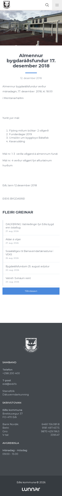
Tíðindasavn (31, 291)
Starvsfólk (8, 391)
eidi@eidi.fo (9, 383)
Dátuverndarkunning (15, 394)
